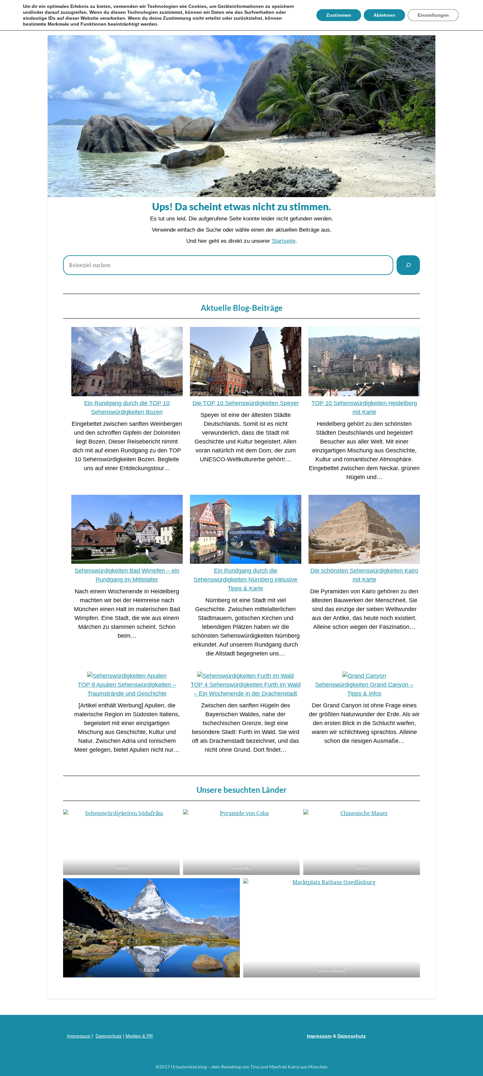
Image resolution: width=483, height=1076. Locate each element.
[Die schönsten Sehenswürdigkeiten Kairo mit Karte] (364, 530)
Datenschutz (109, 1036)
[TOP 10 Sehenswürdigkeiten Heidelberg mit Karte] (364, 363)
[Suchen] (408, 265)
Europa (151, 969)
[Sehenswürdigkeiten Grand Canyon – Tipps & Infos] (364, 676)
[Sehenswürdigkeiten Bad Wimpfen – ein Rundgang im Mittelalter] (127, 530)
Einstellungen (433, 15)
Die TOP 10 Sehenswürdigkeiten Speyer (246, 403)
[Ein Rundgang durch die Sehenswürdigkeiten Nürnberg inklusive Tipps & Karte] (245, 530)
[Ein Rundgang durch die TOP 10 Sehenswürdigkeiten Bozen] (127, 363)
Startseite (283, 241)
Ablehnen (384, 15)
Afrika (121, 867)
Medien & (136, 1036)
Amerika (241, 867)
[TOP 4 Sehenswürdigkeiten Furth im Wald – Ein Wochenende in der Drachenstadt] (245, 676)
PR (150, 1036)
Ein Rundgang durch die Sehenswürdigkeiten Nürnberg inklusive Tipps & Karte (245, 579)
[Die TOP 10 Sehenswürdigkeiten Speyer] (245, 363)
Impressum (78, 1036)
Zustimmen (338, 15)
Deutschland (331, 969)
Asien (362, 867)
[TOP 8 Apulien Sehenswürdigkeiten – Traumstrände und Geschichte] (127, 676)
